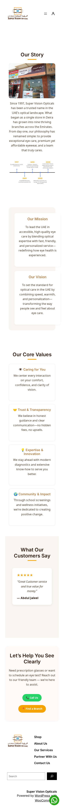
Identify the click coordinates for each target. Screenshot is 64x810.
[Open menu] (45, 14)
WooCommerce (46, 800)
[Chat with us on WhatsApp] (54, 800)
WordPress (42, 795)
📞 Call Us (32, 697)
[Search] (52, 776)
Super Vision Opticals (41, 791)
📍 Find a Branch (32, 708)
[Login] (53, 13)
